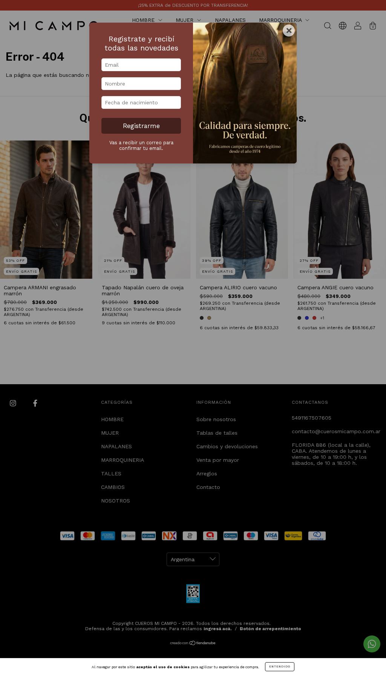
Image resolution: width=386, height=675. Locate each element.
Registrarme (141, 126)
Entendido (279, 666)
